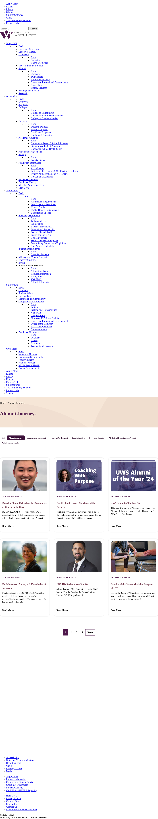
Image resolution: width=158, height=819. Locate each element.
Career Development (60, 438)
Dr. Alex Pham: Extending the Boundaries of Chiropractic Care (24, 505)
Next (89, 632)
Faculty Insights (78, 438)
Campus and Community (37, 438)
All (3, 438)
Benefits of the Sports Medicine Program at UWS (132, 586)
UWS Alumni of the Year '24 (125, 503)
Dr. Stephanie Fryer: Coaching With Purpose (75, 505)
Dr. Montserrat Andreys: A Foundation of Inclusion (24, 586)
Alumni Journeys (16, 438)
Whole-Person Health (10, 443)
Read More (7, 526)
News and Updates (96, 438)
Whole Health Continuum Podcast (122, 438)
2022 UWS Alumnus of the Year (73, 584)
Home (3, 403)
